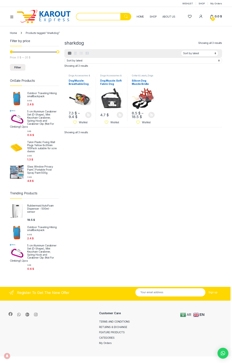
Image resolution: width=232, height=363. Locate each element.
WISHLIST (187, 3)
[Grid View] (69, 53)
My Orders (216, 3)
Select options (87, 115)
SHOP (202, 3)
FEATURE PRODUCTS (112, 332)
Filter (17, 67)
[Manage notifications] (7, 356)
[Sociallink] (11, 314)
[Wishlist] (190, 16)
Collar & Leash (139, 75)
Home (13, 32)
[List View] (81, 53)
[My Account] (201, 16)
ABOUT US (168, 16)
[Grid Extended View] (75, 53)
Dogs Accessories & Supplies (79, 76)
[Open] (13, 16)
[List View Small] (87, 53)
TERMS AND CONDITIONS (114, 321)
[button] (223, 353)
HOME (140, 16)
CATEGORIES (107, 337)
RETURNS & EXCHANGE (113, 327)
